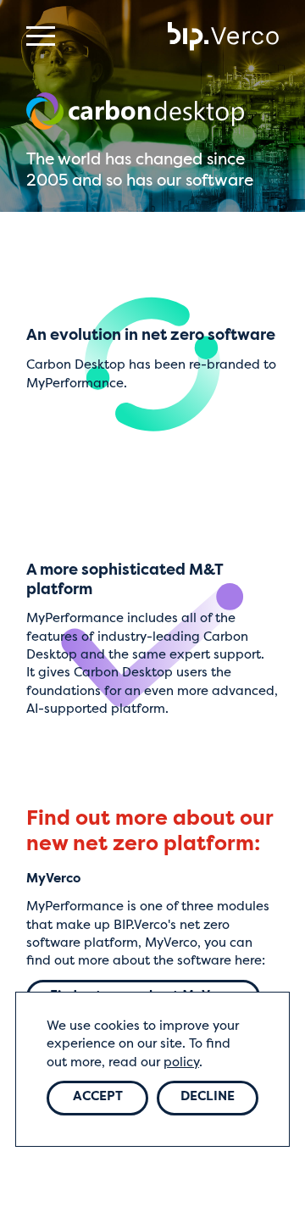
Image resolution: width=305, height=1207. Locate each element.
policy (181, 1063)
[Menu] (40, 36)
